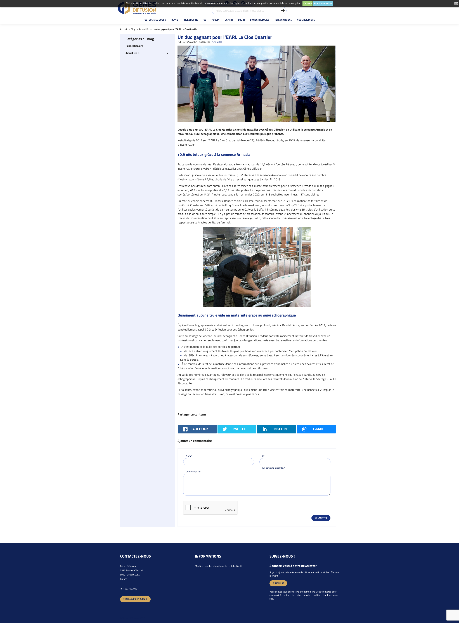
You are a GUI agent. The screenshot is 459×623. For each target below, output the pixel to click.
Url (263, 456)
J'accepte (307, 3)
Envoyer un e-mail (136, 599)
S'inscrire (278, 583)
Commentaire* (193, 471)
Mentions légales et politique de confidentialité (218, 566)
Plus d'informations (323, 3)
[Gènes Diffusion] (137, 7)
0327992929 (131, 588)
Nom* (189, 456)
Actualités (217, 42)
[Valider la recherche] (283, 10)
